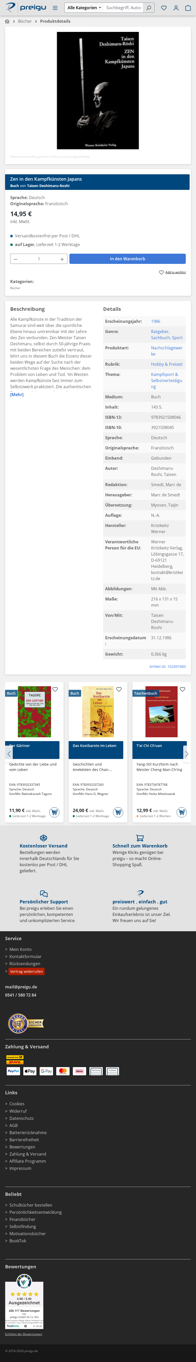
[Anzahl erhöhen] (62, 259)
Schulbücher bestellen (30, 1205)
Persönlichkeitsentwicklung (35, 1212)
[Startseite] (7, 21)
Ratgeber (160, 331)
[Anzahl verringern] (15, 259)
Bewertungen (22, 1147)
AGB (13, 1125)
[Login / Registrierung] (176, 8)
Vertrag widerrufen (26, 971)
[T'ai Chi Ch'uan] (162, 711)
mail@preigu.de (21, 987)
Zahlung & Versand (27, 1154)
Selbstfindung (22, 1226)
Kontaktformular (25, 956)
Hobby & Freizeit (167, 364)
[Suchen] (149, 8)
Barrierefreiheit (24, 1140)
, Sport (176, 337)
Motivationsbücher (27, 1233)
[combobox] (123, 8)
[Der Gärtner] (34, 711)
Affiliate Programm (27, 1161)
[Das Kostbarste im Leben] (98, 711)
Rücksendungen (24, 963)
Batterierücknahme (28, 1132)
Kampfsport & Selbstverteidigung (166, 380)
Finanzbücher (22, 1219)
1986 (155, 321)
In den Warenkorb (127, 259)
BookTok (17, 1241)
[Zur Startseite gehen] (25, 7)
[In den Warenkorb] (54, 812)
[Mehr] (16, 394)
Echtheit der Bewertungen (23, 1334)
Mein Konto (20, 949)
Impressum (20, 1168)
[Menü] (55, 8)
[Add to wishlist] (55, 690)
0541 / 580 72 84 (20, 995)
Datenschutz (21, 1118)
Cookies (16, 1104)
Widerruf (18, 1111)
